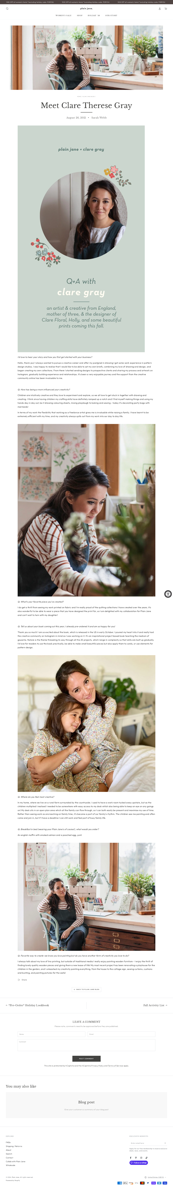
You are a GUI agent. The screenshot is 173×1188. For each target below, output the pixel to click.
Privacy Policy (97, 1066)
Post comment (86, 1059)
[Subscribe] (165, 1143)
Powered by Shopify (13, 1180)
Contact (9, 1157)
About (8, 1150)
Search (9, 1154)
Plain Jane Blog (89, 96)
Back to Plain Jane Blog (88, 989)
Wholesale (10, 1165)
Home (79, 96)
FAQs (8, 1142)
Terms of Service (115, 1066)
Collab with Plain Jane (15, 1161)
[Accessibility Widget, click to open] (168, 594)
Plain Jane (15, 1177)
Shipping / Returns (14, 1146)
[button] (7, 8)
